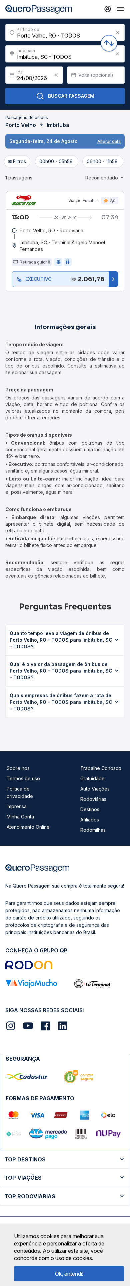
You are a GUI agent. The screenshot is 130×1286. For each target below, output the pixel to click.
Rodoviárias (93, 799)
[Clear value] (56, 75)
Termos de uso (23, 778)
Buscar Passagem (71, 96)
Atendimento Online (28, 827)
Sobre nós (18, 768)
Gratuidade (92, 778)
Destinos (89, 809)
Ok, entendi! (69, 1273)
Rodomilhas (93, 830)
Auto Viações (95, 789)
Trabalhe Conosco (100, 768)
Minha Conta (20, 816)
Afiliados (89, 819)
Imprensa (17, 806)
